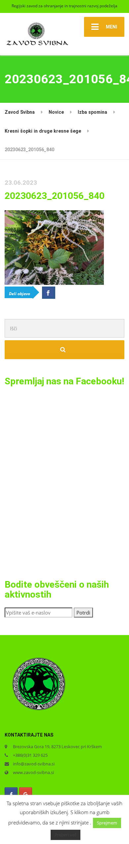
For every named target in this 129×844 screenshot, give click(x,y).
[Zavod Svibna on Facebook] (11, 794)
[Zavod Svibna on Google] (25, 794)
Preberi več (65, 835)
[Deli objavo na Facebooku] (48, 292)
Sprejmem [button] (107, 823)
